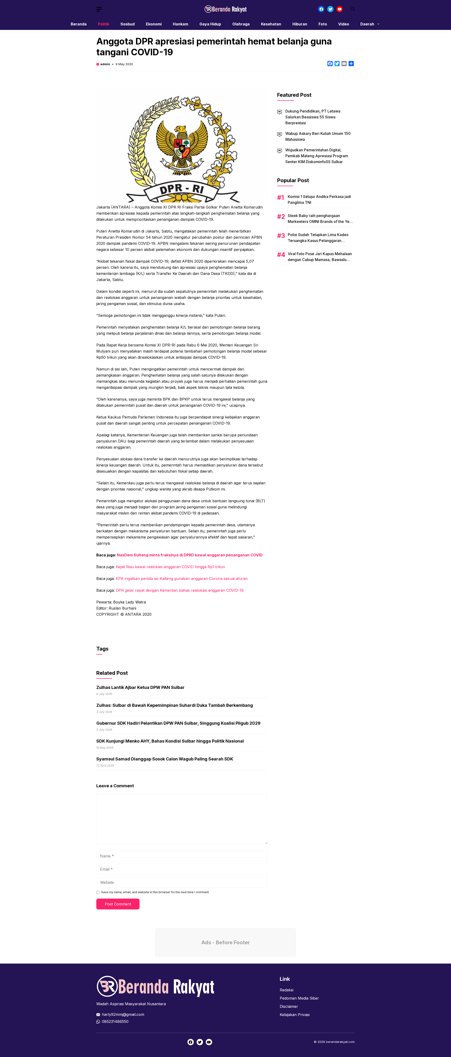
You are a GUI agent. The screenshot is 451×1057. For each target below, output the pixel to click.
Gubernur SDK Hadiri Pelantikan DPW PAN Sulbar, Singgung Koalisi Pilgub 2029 (178, 723)
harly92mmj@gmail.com (123, 1014)
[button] (353, 9)
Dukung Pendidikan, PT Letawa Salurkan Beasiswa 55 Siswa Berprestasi (312, 117)
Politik (103, 24)
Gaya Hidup (210, 24)
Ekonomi (154, 24)
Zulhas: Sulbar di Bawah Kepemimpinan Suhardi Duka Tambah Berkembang (174, 705)
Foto (323, 24)
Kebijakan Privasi (295, 1014)
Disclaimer (289, 1006)
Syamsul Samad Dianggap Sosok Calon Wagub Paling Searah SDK (164, 758)
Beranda (79, 24)
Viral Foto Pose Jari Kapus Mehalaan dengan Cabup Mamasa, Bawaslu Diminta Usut (320, 259)
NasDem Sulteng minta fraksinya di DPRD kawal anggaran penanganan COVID (190, 555)
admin (105, 64)
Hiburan (299, 24)
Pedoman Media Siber (299, 998)
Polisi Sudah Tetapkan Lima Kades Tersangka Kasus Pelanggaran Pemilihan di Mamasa (318, 240)
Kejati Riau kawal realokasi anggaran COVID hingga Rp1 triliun (170, 566)
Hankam (180, 24)
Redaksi (286, 990)
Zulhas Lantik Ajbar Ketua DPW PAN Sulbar (140, 687)
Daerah (367, 24)
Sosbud (128, 24)
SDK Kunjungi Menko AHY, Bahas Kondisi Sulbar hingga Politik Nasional (170, 741)
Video (343, 24)
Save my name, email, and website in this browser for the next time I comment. (155, 892)
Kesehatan (271, 24)
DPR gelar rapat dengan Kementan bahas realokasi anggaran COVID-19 (180, 590)
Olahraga (241, 24)
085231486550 (115, 1021)
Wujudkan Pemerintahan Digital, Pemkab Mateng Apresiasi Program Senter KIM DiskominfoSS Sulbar (316, 156)
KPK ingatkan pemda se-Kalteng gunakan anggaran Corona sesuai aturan (182, 578)
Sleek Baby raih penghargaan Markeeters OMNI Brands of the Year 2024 (320, 221)
